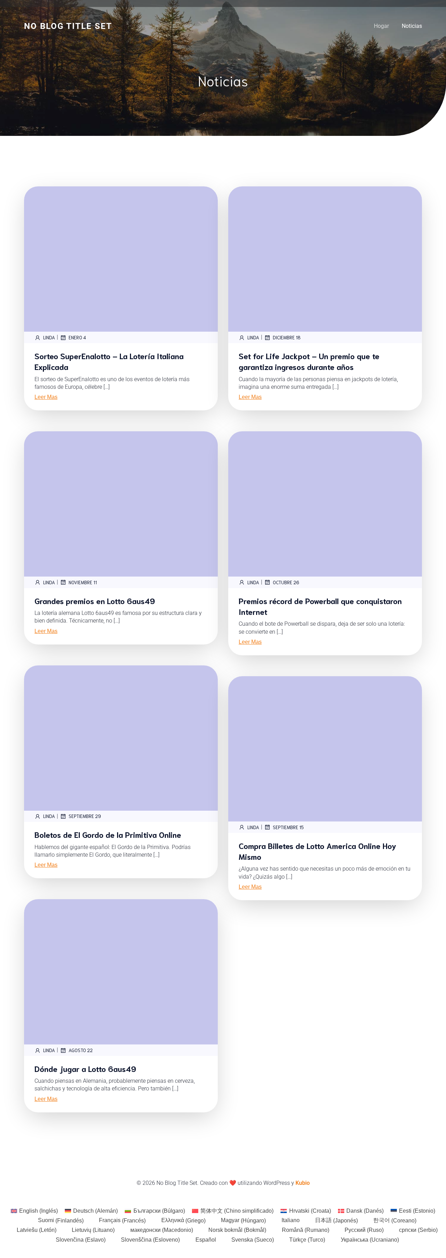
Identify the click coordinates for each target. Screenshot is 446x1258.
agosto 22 (81, 1050)
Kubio (302, 1183)
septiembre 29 (85, 816)
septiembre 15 (288, 827)
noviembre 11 (83, 582)
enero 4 (77, 337)
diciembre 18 (287, 337)
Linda (49, 337)
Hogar (381, 26)
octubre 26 (286, 582)
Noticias (412, 26)
